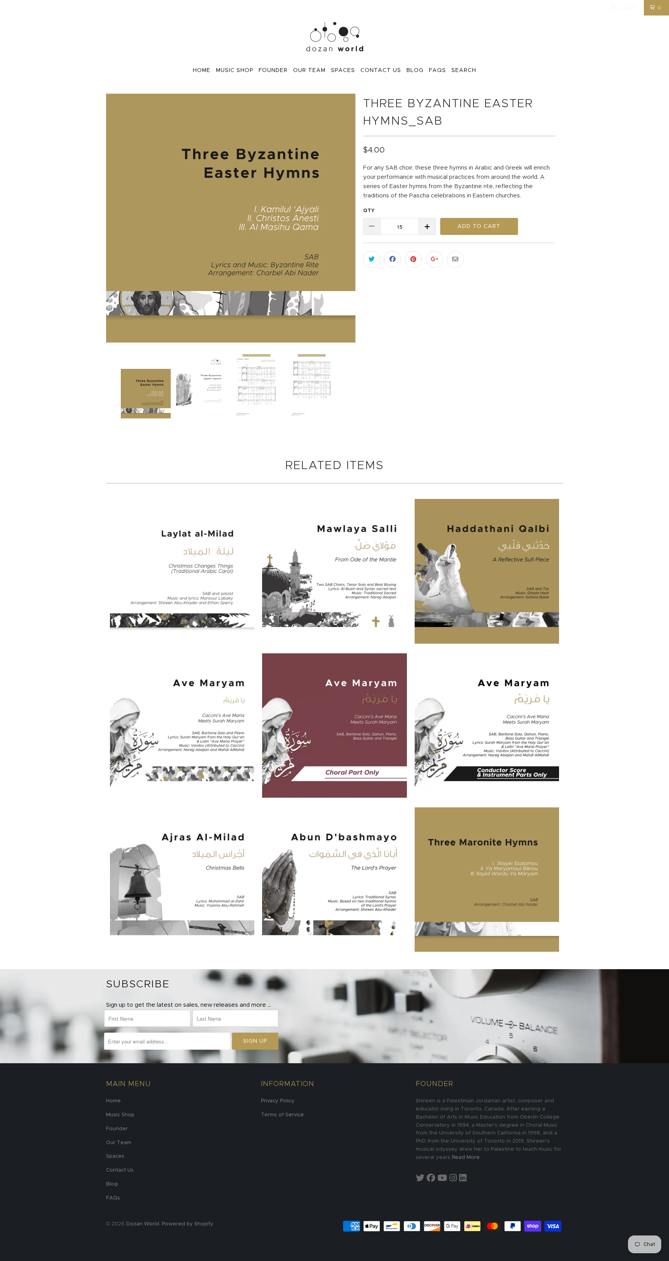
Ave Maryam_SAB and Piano (182, 725)
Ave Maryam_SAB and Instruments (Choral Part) (334, 725)
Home (202, 70)
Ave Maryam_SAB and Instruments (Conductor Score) (487, 725)
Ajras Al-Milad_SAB (182, 879)
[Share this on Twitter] (371, 259)
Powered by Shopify (187, 1224)
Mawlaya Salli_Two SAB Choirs (334, 571)
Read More (466, 1157)
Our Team (309, 70)
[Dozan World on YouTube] (442, 1178)
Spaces (343, 70)
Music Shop (234, 70)
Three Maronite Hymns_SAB (487, 879)
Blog (415, 70)
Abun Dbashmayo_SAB (334, 879)
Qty (368, 210)
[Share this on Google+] (434, 259)
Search (463, 70)
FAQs (437, 70)
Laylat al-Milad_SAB (182, 571)
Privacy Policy (278, 1100)
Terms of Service (282, 1114)
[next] (342, 218)
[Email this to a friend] (455, 259)
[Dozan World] (334, 37)
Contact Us (380, 70)
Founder (273, 70)
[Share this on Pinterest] (413, 259)
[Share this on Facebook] (392, 259)
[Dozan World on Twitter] (420, 1178)
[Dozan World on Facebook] (431, 1178)
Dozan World (142, 1224)
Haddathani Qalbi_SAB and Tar (487, 571)
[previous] (119, 218)
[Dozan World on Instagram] (453, 1178)
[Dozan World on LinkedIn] (463, 1178)
